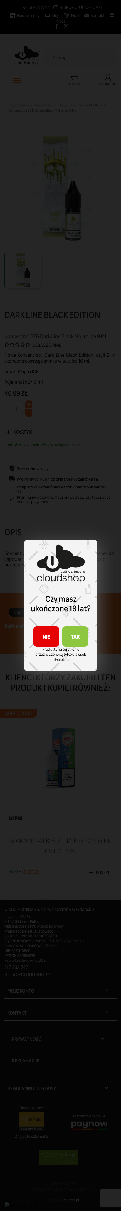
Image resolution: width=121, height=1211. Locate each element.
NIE (46, 636)
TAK (75, 636)
